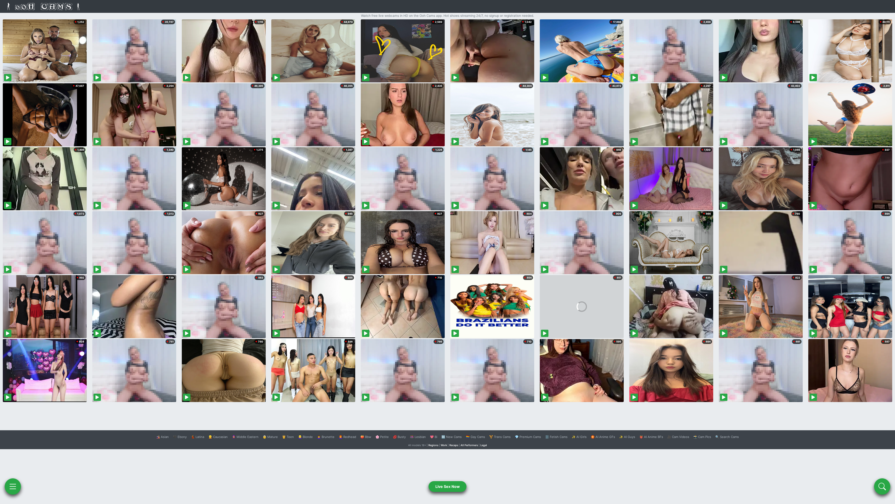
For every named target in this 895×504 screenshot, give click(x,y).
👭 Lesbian (418, 437)
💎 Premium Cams (528, 437)
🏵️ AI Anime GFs (603, 437)
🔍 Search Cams (727, 437)
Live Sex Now (447, 486)
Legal (483, 445)
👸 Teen (288, 437)
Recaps (453, 445)
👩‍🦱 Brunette (325, 437)
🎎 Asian (162, 437)
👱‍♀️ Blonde (305, 437)
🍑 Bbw (365, 437)
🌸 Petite (382, 437)
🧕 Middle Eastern (245, 437)
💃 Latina (197, 437)
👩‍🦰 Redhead (347, 437)
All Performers (469, 445)
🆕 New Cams (451, 437)
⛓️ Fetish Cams (556, 437)
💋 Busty (399, 437)
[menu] (13, 486)
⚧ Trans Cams (500, 437)
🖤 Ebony (180, 437)
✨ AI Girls (579, 437)
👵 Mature (270, 437)
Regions (433, 445)
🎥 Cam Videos (678, 437)
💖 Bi (433, 437)
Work (444, 445)
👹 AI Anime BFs (651, 437)
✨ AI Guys (627, 437)
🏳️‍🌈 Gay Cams (475, 437)
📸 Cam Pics (702, 437)
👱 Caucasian (218, 437)
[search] (882, 486)
